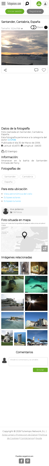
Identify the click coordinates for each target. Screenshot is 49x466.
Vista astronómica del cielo (18, 194)
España (8, 182)
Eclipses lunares (12, 201)
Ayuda (39, 438)
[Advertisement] (24, 100)
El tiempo (9, 151)
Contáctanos (27, 438)
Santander (10, 176)
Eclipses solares (12, 197)
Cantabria (27, 176)
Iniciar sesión (15, 11)
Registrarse (35, 11)
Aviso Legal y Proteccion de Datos (19, 435)
